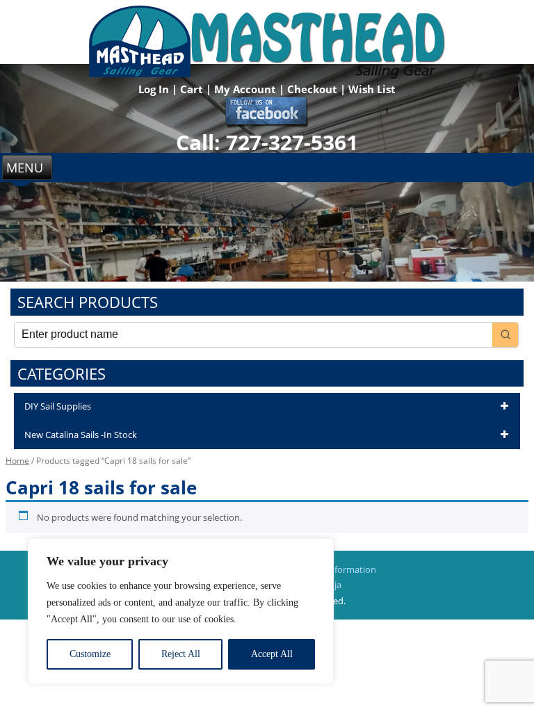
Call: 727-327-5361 (267, 142)
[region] (181, 611)
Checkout (313, 89)
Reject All (180, 654)
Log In (155, 89)
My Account (246, 89)
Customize (90, 654)
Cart (193, 89)
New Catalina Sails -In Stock (80, 434)
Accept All (272, 654)
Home (17, 461)
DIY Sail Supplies (57, 406)
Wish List (372, 89)
